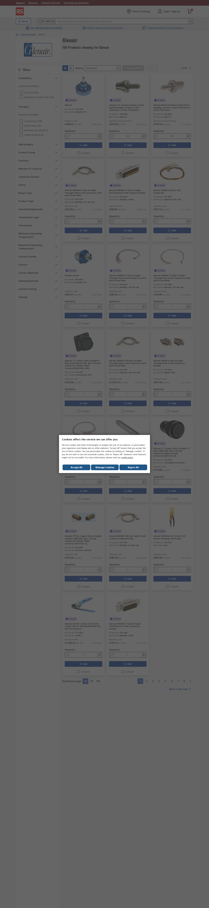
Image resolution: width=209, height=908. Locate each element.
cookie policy (127, 457)
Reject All (133, 467)
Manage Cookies (105, 467)
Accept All (76, 467)
